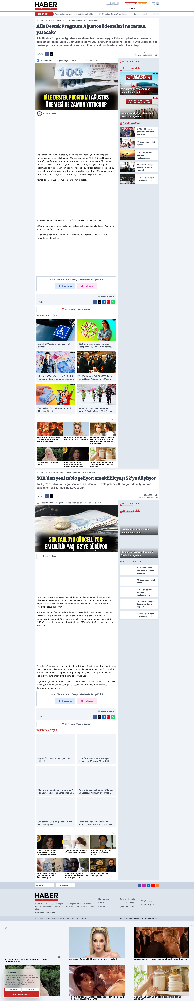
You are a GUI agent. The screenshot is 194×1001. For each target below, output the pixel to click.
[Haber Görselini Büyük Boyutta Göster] (76, 86)
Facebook (67, 286)
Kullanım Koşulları (128, 899)
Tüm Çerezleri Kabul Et (21, 994)
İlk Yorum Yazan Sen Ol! (78, 309)
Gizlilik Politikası (127, 903)
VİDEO (144, 4)
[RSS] (157, 885)
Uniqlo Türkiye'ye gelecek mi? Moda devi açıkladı (79, 14)
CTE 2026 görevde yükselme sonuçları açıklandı (132, 14)
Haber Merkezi (49, 113)
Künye (101, 903)
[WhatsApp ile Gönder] (113, 302)
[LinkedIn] (148, 885)
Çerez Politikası (127, 906)
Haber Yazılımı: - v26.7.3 (139, 918)
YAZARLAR (132, 4)
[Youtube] (153, 885)
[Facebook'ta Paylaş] (47, 54)
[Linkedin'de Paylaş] (104, 302)
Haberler (39, 20)
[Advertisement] (76, 134)
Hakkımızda (103, 899)
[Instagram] (144, 885)
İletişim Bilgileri (148, 904)
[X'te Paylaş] (51, 54)
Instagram (89, 286)
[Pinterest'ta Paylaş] (108, 302)
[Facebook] (139, 885)
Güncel (132, 8)
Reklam (101, 906)
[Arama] (153, 3)
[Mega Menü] (157, 3)
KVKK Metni (146, 901)
